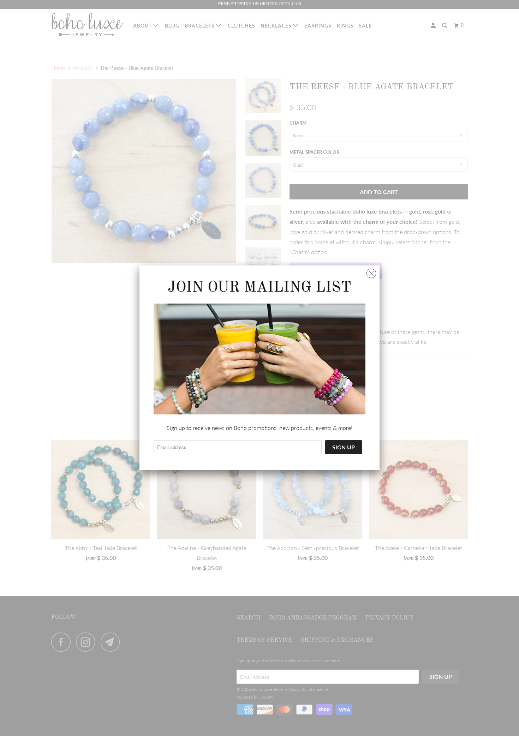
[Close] (371, 271)
